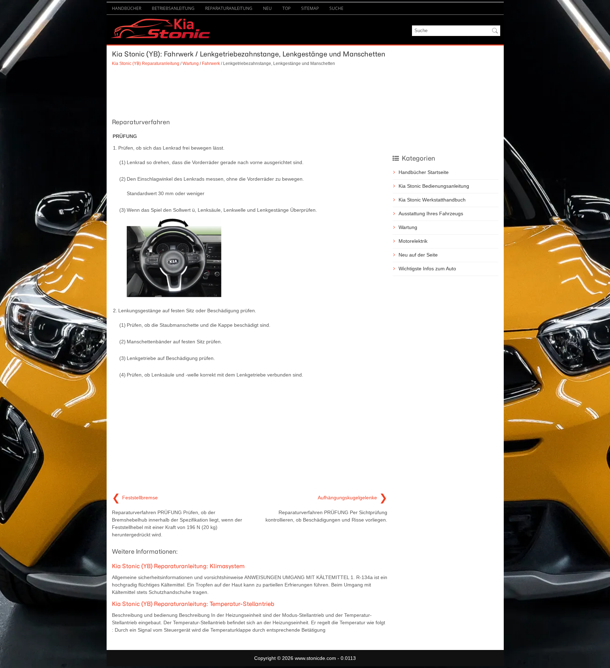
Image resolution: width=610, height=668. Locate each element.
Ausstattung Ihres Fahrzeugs (431, 213)
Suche (336, 8)
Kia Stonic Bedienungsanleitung (434, 186)
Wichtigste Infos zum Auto (427, 268)
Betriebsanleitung (173, 8)
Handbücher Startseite (424, 172)
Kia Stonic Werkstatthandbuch (432, 200)
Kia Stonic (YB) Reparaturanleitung (145, 63)
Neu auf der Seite (418, 255)
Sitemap (310, 8)
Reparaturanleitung (228, 8)
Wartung (191, 63)
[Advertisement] (249, 91)
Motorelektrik (413, 241)
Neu (267, 8)
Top (286, 8)
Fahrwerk (211, 63)
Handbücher (126, 8)
